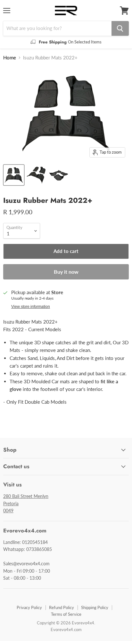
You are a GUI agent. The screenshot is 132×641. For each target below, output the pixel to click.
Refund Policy (61, 607)
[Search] (120, 28)
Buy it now (66, 272)
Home (9, 57)
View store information (30, 306)
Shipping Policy (94, 607)
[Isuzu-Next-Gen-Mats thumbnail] (14, 175)
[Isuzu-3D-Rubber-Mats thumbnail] (58, 175)
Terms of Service (66, 614)
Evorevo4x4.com (66, 629)
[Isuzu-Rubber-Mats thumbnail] (36, 175)
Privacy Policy (29, 607)
